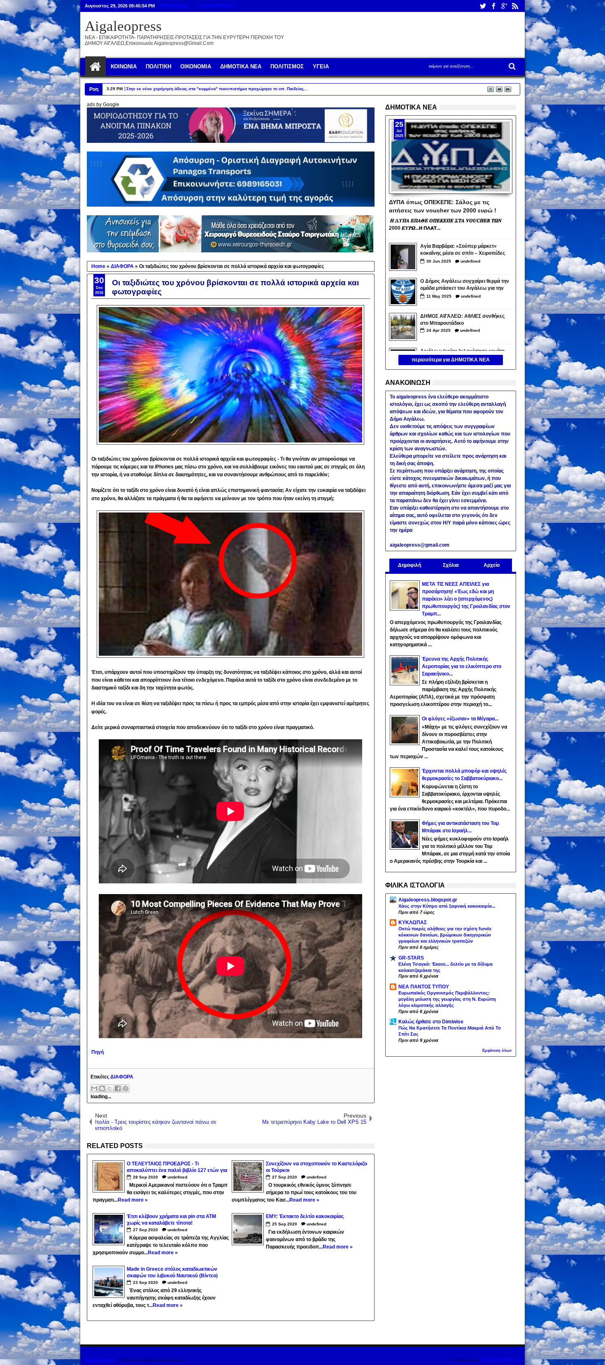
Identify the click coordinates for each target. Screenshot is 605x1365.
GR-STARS (411, 958)
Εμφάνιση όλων (497, 1050)
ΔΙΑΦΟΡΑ (121, 1077)
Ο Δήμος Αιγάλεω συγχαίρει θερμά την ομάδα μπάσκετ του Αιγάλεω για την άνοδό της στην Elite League (464, 285)
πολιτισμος (287, 66)
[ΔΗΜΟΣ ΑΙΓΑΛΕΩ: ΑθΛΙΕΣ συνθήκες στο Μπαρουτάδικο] (403, 327)
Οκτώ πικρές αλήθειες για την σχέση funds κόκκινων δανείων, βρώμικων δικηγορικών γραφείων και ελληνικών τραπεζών (444, 934)
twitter (482, 6)
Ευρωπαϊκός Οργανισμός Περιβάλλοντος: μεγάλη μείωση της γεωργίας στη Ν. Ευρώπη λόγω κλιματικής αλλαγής (447, 999)
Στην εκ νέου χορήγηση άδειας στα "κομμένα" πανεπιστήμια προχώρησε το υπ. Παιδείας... (216, 88)
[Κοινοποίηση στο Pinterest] (125, 1088)
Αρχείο (492, 565)
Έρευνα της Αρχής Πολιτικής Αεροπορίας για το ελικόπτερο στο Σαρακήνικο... (461, 666)
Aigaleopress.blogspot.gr (427, 900)
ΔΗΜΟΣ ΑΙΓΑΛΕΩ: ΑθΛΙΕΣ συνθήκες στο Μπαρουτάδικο (462, 319)
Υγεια (321, 66)
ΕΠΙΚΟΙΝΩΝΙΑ (174, 5)
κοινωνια (124, 66)
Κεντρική (95, 66)
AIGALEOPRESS (500, 1360)
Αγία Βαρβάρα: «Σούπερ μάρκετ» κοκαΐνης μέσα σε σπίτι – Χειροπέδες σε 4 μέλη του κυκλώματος (462, 250)
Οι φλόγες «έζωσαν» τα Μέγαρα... (460, 719)
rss (515, 6)
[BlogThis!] (102, 1088)
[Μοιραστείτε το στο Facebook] (118, 1088)
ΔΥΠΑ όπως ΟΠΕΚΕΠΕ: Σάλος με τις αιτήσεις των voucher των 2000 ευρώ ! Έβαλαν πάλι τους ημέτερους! (442, 206)
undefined (177, 1177)
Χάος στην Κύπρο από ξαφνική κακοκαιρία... (447, 906)
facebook (493, 6)
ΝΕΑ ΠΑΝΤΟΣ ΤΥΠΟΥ (423, 987)
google (504, 6)
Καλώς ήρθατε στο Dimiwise (430, 1022)
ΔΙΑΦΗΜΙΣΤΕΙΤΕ (216, 5)
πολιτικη (158, 66)
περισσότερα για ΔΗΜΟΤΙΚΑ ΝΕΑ (451, 360)
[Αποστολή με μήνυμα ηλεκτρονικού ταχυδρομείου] (94, 1088)
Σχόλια (450, 565)
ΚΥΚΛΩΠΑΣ (412, 922)
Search (511, 66)
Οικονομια (195, 66)
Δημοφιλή (409, 565)
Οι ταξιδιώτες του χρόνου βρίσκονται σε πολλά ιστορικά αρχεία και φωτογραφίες (235, 287)
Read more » (133, 1200)
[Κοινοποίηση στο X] (110, 1088)
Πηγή (97, 1052)
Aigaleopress (123, 26)
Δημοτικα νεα (240, 66)
